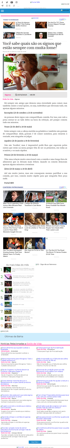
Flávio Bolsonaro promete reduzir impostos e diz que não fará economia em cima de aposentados (23, 318)
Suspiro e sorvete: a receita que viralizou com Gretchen (15, 412)
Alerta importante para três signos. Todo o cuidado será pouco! (16, 365)
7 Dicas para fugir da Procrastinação (50, 351)
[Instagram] (16, 2)
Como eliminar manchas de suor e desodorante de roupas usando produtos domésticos (16, 389)
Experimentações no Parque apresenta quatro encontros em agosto (23, 325)
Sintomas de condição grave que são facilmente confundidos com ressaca (50, 376)
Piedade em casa (18, 304)
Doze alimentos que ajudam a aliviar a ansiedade (15, 354)
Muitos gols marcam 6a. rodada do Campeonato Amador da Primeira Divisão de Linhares (23, 311)
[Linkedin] (11, 6)
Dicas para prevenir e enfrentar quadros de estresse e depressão (52, 423)
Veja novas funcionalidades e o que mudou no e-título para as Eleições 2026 (23, 269)
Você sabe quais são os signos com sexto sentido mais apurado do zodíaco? (51, 412)
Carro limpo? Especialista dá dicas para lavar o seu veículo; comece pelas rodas (52, 401)
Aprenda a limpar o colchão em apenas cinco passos (15, 423)
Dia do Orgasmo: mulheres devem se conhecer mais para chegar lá (14, 376)
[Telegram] (2, 6)
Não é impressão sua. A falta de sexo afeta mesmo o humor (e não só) (52, 365)
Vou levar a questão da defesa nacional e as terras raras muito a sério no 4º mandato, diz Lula (23, 290)
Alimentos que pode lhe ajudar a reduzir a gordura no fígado (52, 386)
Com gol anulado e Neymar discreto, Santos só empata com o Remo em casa (23, 297)
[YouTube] (11, 2)
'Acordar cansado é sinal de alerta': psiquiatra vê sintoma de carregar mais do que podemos (17, 436)
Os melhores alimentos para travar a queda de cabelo (52, 434)
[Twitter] (7, 2)
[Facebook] (2, 2)
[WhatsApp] (7, 6)
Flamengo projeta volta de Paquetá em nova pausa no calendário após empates (21, 283)
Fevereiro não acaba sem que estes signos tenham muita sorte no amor (16, 401)
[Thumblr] (16, 6)
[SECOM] (35, 18)
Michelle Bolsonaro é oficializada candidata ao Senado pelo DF (23, 276)
